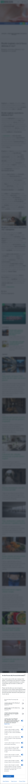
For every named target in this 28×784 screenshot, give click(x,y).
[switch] (22, 703)
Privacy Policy (22, 781)
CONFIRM (8, 776)
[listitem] (14, 700)
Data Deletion (6, 781)
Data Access (14, 781)
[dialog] (14, 728)
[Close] (25, 675)
